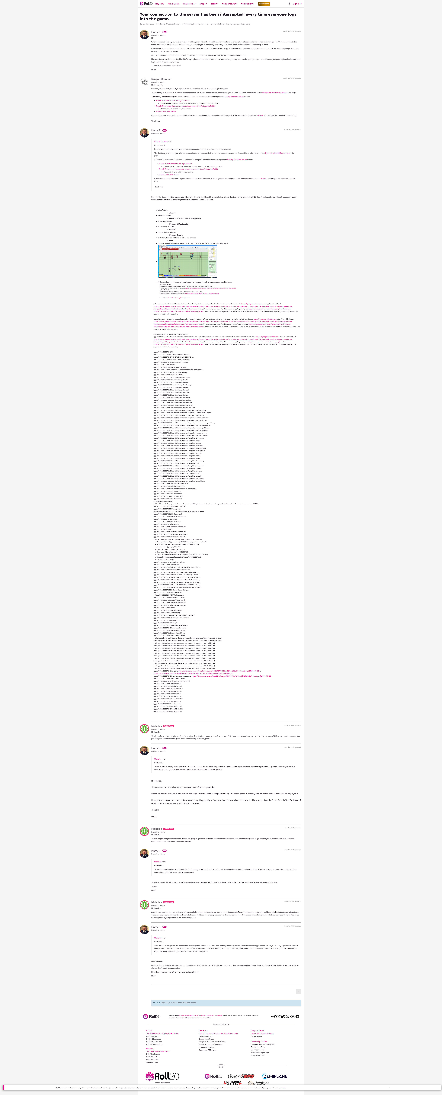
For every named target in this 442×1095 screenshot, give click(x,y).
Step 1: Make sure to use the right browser (172, 100)
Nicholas (157, 726)
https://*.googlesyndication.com (251, 304)
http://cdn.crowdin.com (162, 311)
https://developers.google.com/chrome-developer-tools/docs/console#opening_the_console (210, 288)
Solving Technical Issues (234, 96)
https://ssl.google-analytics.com (217, 306)
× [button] (389, 1087)
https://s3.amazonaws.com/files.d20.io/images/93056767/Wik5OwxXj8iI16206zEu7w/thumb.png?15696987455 (219, 671)
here (284, 1088)
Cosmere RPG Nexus (207, 1047)
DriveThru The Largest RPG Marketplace (158, 1050)
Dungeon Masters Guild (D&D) (263, 1044)
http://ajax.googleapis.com (282, 306)
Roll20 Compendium (154, 1044)
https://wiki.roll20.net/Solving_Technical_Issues (175, 298)
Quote (162, 35)
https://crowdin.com (178, 311)
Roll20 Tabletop (152, 1036)
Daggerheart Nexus (206, 1039)
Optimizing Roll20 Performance (275, 92)
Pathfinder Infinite (258, 1047)
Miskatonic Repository (260, 1052)
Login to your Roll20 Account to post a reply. (179, 1002)
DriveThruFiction (153, 1056)
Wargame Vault (152, 1062)
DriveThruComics (153, 1054)
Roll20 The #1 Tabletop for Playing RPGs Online (162, 1032)
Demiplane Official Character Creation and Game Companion (218, 1032)
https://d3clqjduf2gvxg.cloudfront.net (167, 309)
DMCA (203, 1015)
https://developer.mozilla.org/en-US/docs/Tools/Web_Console (202, 293)
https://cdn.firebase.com (189, 309)
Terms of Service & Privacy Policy (189, 1015)
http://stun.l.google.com (194, 311)
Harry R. (156, 32)
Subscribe (265, 3)
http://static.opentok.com (257, 309)
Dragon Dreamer (161, 79)
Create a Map (256, 1036)
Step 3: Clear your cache (166, 111)
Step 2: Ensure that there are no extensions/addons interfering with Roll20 (185, 106)
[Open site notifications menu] (289, 4)
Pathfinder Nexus (205, 1036)
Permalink (155, 35)
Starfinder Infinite (258, 1050)
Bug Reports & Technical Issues (167, 24)
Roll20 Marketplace (154, 1041)
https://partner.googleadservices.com (167, 306)
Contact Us (210, 1015)
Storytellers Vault (258, 1055)
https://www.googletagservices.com (192, 306)
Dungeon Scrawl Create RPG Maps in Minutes (262, 1032)
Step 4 (260, 115)
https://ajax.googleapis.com (263, 306)
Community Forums (147, 24)
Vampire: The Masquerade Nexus (212, 1041)
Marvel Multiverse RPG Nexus (210, 1044)
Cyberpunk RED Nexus (208, 1050)
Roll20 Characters (153, 1039)
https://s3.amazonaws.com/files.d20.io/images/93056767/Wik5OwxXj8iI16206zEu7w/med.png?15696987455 (193, 673)
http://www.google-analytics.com (278, 309)
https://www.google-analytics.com (240, 306)
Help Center (218, 1015)
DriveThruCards (152, 1059)
